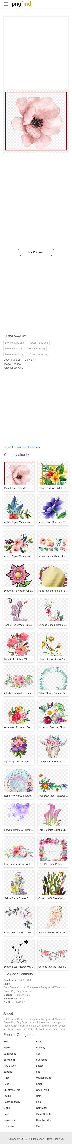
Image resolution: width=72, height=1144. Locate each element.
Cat (38, 1053)
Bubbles (7, 1071)
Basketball (9, 1059)
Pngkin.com (9, 1120)
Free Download (36, 252)
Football (7, 1095)
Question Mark (44, 1120)
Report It (8, 447)
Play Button (9, 1065)
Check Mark (43, 1089)
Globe (6, 1107)
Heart (6, 1041)
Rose (6, 1083)
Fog (38, 1071)
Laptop (39, 1065)
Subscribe (41, 1059)
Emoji (39, 1083)
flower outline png (14, 342)
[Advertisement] (36, 53)
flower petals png (39, 354)
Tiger (6, 1077)
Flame (39, 1041)
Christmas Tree (11, 1089)
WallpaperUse (43, 1077)
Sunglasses (9, 1053)
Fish (38, 1101)
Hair (38, 1095)
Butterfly (40, 1047)
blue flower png (36, 348)
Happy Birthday (11, 1101)
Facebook (8, 1126)
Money (40, 1126)
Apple (6, 1047)
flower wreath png (14, 354)
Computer (41, 1107)
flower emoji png (14, 348)
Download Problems (27, 447)
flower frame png (39, 342)
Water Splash (43, 1114)
